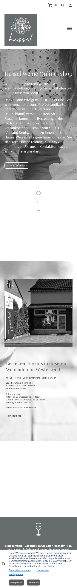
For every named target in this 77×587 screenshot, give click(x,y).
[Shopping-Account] (70, 5)
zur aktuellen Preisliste (16, 165)
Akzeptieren (16, 582)
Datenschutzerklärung (20, 570)
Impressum (43, 570)
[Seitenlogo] (20, 30)
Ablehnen (34, 582)
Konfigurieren (16, 574)
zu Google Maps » (16, 415)
